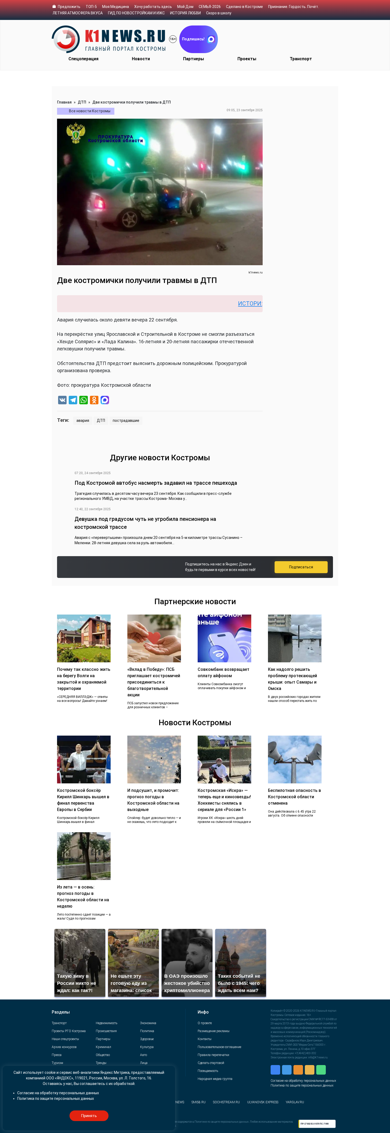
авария (82, 420)
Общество (103, 1055)
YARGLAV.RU (295, 1102)
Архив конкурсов (64, 1047)
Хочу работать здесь (153, 7)
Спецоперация (83, 58)
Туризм (57, 1063)
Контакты (204, 1039)
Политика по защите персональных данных (302, 1085)
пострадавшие (126, 420)
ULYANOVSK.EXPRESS (262, 1102)
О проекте (205, 1023)
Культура (147, 1047)
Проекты (246, 58)
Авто (143, 1055)
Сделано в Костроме (244, 7)
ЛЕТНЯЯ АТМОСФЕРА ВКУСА (78, 13)
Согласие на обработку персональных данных (303, 1081)
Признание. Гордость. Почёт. (293, 7)
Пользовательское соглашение (219, 1047)
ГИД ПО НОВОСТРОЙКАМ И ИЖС (136, 13)
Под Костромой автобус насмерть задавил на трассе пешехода (156, 483)
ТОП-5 (91, 7)
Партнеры (193, 58)
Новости (141, 58)
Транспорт (301, 58)
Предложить (69, 7)
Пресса (57, 1055)
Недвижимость (106, 1023)
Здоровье (147, 1039)
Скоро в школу (218, 13)
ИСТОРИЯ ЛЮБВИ (185, 13)
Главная (64, 102)
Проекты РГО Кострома (69, 1031)
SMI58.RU (199, 1102)
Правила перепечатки (213, 1055)
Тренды (101, 1063)
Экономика (148, 1023)
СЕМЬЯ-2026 (210, 7)
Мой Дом (185, 7)
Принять (89, 1115)
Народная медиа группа (215, 1079)
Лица (144, 1063)
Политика (147, 1031)
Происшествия (106, 1031)
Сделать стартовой (211, 1063)
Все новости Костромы (89, 111)
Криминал (103, 1047)
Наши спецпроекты (65, 1039)
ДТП (82, 102)
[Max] (104, 401)
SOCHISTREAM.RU (226, 1102)
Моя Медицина (115, 7)
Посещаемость (208, 1071)
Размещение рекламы (213, 1031)
